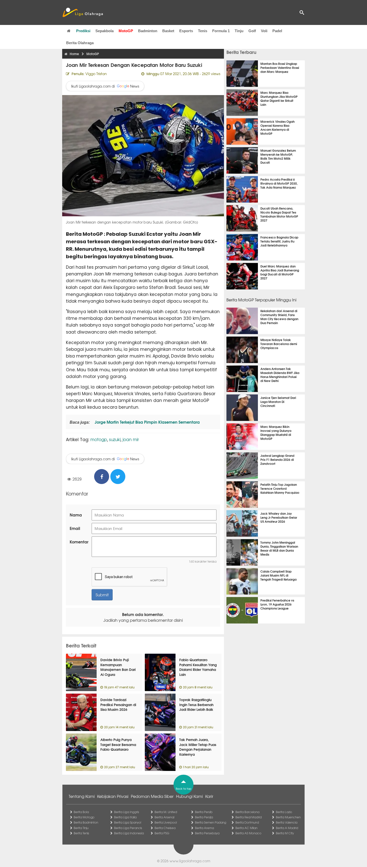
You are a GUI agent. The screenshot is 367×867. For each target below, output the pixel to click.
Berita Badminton (86, 822)
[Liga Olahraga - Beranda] (82, 12)
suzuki (115, 439)
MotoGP (126, 31)
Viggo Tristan (96, 73)
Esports (186, 31)
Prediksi (83, 31)
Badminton (147, 31)
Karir (209, 796)
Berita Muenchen (288, 817)
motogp (98, 439)
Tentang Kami (82, 796)
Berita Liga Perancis (128, 828)
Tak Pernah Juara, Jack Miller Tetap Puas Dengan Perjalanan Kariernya (197, 747)
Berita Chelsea (165, 828)
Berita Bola (81, 812)
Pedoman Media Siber (152, 796)
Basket (168, 31)
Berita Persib (203, 812)
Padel (277, 31)
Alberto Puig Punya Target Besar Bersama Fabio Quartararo (118, 744)
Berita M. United (166, 812)
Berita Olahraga (80, 43)
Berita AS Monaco (248, 833)
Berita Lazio (284, 812)
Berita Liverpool (166, 822)
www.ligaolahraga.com (190, 860)
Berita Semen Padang (210, 822)
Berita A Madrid (287, 828)
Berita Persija (204, 817)
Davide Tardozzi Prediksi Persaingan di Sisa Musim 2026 (118, 704)
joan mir (131, 439)
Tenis (202, 31)
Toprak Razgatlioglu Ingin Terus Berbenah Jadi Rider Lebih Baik (196, 704)
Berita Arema (204, 828)
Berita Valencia (286, 822)
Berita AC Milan (246, 828)
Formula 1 (221, 31)
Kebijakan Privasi (112, 796)
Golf (252, 31)
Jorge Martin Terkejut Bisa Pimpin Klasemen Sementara (147, 422)
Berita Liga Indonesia (129, 833)
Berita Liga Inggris (126, 812)
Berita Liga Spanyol (127, 822)
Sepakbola (104, 31)
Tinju (239, 31)
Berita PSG (162, 833)
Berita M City (285, 833)
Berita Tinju (81, 828)
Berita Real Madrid (248, 817)
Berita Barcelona (247, 812)
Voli (264, 31)
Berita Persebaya (207, 833)
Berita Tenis (81, 833)
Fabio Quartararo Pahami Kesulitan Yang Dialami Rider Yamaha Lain (198, 667)
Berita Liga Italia (125, 817)
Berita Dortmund (247, 822)
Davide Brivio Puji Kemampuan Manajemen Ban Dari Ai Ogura (118, 667)
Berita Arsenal (164, 817)
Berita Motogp (84, 817)
